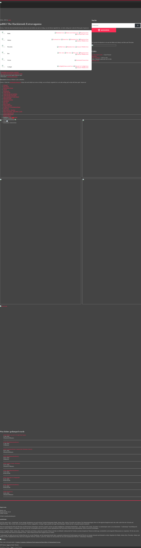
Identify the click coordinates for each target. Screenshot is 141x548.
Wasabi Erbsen (7, 116)
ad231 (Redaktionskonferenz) (11, 484)
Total (8, 545)
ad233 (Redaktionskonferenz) (11, 456)
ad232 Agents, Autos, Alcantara (11, 463)
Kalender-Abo (95, 60)
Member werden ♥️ (8, 118)
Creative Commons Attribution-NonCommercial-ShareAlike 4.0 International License (38, 542)
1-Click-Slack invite (97, 54)
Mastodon (94, 56)
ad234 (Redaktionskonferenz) (11, 442)
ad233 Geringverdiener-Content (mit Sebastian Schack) (17, 449)
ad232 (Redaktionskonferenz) (11, 470)
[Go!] (138, 26)
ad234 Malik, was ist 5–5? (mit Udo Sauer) (14, 435)
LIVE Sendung (96, 57)
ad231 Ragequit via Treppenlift (11, 477)
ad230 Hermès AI (8, 491)
